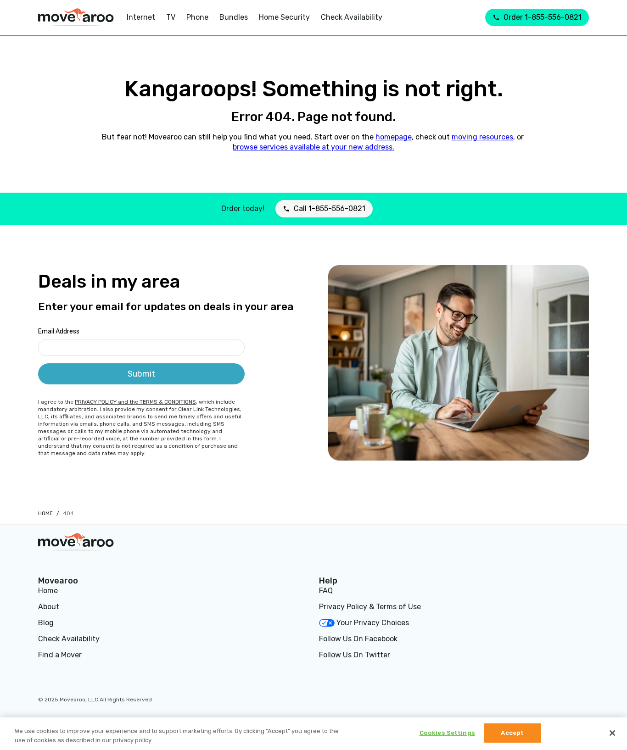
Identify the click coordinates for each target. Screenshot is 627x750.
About (48, 606)
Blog (46, 622)
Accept (512, 732)
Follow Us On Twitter (354, 654)
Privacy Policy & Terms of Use (370, 606)
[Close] (612, 733)
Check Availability (69, 638)
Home (45, 513)
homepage (393, 137)
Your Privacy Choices (372, 622)
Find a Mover (60, 654)
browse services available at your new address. (313, 147)
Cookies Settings (447, 732)
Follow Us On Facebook (358, 638)
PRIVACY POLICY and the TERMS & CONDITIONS (135, 402)
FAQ (326, 590)
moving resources (482, 137)
